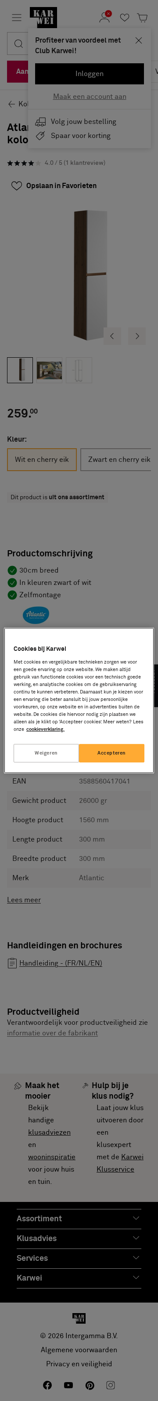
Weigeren (46, 753)
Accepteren (111, 753)
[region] (79, 700)
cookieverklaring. (45, 729)
